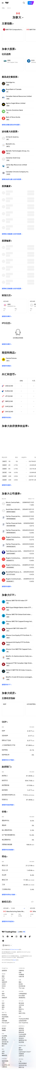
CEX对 (4, 984)
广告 (20, 1061)
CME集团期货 (23, 993)
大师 (3, 1063)
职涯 (20, 1011)
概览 (20, 982)
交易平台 (21, 1055)
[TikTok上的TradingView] (29, 936)
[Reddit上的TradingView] (3, 941)
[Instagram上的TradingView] (16, 936)
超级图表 (4, 970)
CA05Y (4, 468)
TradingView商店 (24, 1018)
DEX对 (4, 986)
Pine (3, 988)
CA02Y (4, 465)
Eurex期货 (22, 995)
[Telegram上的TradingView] (25, 936)
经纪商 (21, 984)
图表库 (21, 1050)
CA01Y (4, 461)
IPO (3, 1009)
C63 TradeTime (23, 1022)
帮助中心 (21, 1009)
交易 (3, 1051)
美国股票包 (22, 997)
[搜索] (24, 3)
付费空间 (4, 1067)
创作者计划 (5, 1042)
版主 (3, 1046)
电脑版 (4, 1030)
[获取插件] (32, 902)
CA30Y (4, 480)
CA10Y (4, 472)
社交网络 (4, 1036)
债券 (3, 980)
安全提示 (21, 1038)
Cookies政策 (22, 1034)
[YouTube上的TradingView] (12, 936)
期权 (3, 1018)
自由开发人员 (6, 1065)
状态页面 (21, 1042)
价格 (20, 972)
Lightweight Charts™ (25, 1051)
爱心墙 (4, 1038)
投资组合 (4, 1014)
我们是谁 (21, 1003)
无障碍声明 (22, 1036)
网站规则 (4, 1044)
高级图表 (21, 1053)
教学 (3, 1053)
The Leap (21, 988)
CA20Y (4, 476)
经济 (3, 1003)
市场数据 (21, 974)
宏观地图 (4, 1020)
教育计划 (21, 1067)
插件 (20, 1048)
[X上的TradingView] (3, 936)
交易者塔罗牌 (22, 1020)
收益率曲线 (5, 1016)
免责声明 (21, 1030)
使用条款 (21, 1028)
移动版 (4, 1028)
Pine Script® (5, 1022)
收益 (3, 1005)
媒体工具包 (22, 1013)
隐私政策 (21, 1032)
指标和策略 (5, 1061)
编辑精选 (4, 1055)
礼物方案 (21, 976)
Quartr (14, 960)
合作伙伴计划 (22, 1065)
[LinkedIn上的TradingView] (21, 936)
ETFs (3, 978)
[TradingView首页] (7, 3)
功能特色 (21, 970)
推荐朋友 (4, 1040)
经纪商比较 (22, 986)
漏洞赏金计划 (22, 1040)
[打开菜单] (3, 3)
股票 (3, 976)
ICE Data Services (14, 949)
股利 (3, 1007)
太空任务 (21, 1005)
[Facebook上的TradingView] (7, 936)
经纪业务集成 (22, 1063)
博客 (20, 1007)
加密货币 (4, 982)
